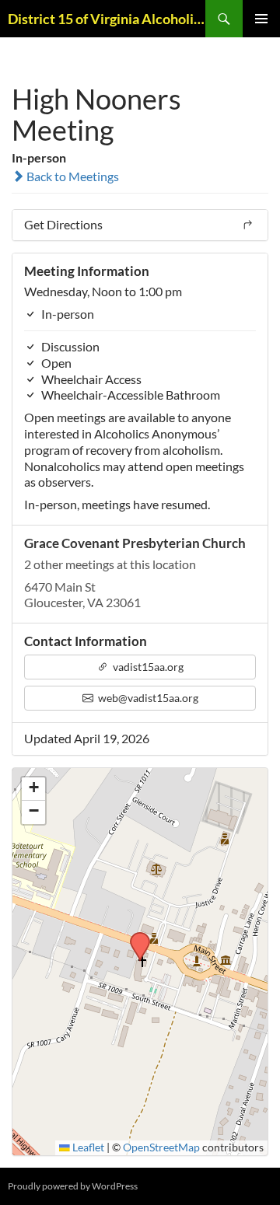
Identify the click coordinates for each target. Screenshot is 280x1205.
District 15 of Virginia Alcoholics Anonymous (106, 18)
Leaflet (87, 1147)
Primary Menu (261, 18)
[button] (134, 936)
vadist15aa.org (147, 666)
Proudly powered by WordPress (73, 1186)
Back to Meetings (71, 176)
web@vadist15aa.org (147, 697)
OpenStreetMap (161, 1147)
